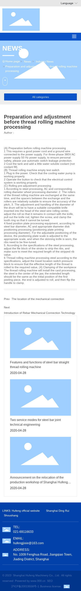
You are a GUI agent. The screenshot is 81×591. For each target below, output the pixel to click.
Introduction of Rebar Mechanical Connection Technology (39, 312)
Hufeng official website (26, 510)
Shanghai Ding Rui (57, 510)
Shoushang (11, 515)
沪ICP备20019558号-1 (25, 586)
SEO (50, 580)
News (27, 61)
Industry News (44, 61)
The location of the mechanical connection (38, 298)
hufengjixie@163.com (28, 543)
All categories (40, 97)
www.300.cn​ (37, 580)
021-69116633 (23, 531)
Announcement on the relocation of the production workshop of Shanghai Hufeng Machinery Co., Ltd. (39, 482)
